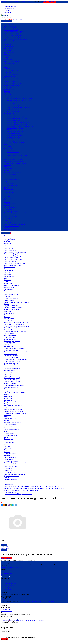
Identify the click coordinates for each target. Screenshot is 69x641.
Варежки (7, 196)
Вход (45, 2)
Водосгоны (7, 198)
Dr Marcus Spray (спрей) (15, 128)
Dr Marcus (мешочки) (14, 120)
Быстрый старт (9, 52)
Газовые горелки (9, 193)
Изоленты (7, 165)
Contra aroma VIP (9, 43)
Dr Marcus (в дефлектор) (15, 117)
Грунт (6, 58)
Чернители (7, 87)
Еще (5, 245)
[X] (6, 505)
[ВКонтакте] (2, 505)
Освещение (8, 218)
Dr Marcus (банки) (13, 115)
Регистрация (52, 2)
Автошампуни (8, 46)
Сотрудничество (9, 8)
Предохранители (9, 222)
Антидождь (8, 48)
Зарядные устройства (11, 215)
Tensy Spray (11, 150)
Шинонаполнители (10, 89)
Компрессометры (10, 168)
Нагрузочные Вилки (10, 217)
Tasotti (6, 144)
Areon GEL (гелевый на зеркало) (17, 104)
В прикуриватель (10, 207)
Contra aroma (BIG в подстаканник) (15, 28)
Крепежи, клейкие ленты (12, 172)
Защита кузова (9, 59)
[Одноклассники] (4, 505)
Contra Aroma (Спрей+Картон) (14, 32)
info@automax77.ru (7, 600)
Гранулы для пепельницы (15, 141)
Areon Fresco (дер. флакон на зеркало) (19, 102)
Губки (6, 200)
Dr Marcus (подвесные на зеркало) (18, 122)
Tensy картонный (13, 152)
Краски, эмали (8, 65)
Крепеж (6, 170)
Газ (5, 191)
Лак (5, 67)
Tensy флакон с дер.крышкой (17, 156)
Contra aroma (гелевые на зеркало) (15, 39)
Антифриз (7, 50)
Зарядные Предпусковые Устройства (16, 213)
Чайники (7, 228)
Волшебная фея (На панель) (16, 139)
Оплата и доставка (10, 7)
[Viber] (9, 505)
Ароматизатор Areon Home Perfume (19, 100)
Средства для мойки (11, 82)
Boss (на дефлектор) (14, 133)
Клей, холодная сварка (11, 61)
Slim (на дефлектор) (13, 137)
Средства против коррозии (13, 83)
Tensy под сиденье (13, 154)
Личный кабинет (6, 575)
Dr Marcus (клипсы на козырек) (17, 119)
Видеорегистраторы (11, 211)
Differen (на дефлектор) (15, 135)
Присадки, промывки (11, 74)
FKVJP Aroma (8, 130)
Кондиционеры (9, 63)
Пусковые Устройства (11, 226)
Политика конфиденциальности (11, 567)
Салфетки (7, 202)
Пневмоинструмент (10, 174)
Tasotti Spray (11, 146)
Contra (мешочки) (10, 26)
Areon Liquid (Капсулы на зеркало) (18, 107)
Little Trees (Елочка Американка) (15, 143)
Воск (5, 54)
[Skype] (13, 505)
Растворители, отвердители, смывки (16, 78)
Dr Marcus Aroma (9, 113)
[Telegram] (16, 505)
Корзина (3, 571)
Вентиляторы (8, 209)
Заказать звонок (18, 19)
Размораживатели (10, 76)
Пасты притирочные (11, 70)
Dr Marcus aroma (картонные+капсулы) (20, 126)
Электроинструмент (11, 230)
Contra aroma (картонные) (12, 41)
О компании (8, 5)
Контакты (7, 12)
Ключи (6, 167)
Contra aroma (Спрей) (11, 30)
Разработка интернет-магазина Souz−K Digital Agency (38, 602)
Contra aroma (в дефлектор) (13, 35)
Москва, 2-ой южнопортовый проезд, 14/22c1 (16, 2)
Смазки (6, 80)
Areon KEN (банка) (13, 106)
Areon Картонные (13, 111)
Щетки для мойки (10, 204)
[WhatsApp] (11, 505)
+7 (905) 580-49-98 (6, 609)
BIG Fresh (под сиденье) (15, 131)
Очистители (8, 69)
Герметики (7, 56)
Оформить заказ (6, 573)
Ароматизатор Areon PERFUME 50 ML (19, 98)
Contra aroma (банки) (11, 33)
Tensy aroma (8, 148)
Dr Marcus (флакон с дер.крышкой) (18, 124)
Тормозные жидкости (11, 85)
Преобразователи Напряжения (14, 224)
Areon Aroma (8, 96)
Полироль (7, 72)
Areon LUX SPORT (13, 109)
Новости (7, 10)
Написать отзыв (6, 558)
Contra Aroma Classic (14, 37)
